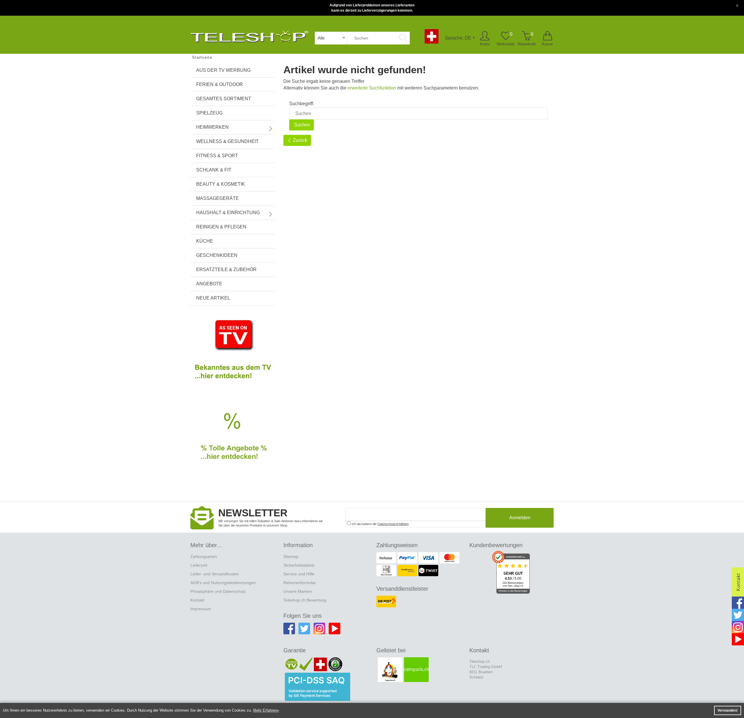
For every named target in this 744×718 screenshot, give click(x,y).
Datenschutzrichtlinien (393, 524)
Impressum (200, 608)
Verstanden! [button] (728, 710)
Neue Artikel (213, 298)
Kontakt (197, 600)
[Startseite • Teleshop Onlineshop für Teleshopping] (249, 35)
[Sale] (232, 443)
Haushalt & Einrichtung (228, 212)
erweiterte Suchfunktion (372, 87)
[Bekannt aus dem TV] (232, 354)
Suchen (301, 124)
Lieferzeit (198, 565)
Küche (204, 241)
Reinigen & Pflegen (221, 226)
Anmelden (519, 517)
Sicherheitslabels (298, 565)
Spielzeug (209, 112)
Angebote (209, 283)
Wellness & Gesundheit (227, 141)
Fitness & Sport (217, 155)
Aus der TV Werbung (223, 70)
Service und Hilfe (298, 574)
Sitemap (290, 556)
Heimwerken (212, 127)
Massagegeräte (217, 198)
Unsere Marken (297, 591)
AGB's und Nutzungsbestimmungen (223, 582)
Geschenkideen (216, 255)
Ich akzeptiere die (380, 524)
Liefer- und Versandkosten (214, 574)
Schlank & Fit (213, 169)
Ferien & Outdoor (219, 84)
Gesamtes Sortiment (223, 98)
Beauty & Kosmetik (220, 184)
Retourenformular (299, 582)
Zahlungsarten (203, 556)
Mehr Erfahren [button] (265, 710)
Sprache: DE (458, 37)
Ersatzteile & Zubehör (226, 269)
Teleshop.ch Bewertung (304, 600)
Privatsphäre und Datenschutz (218, 591)
